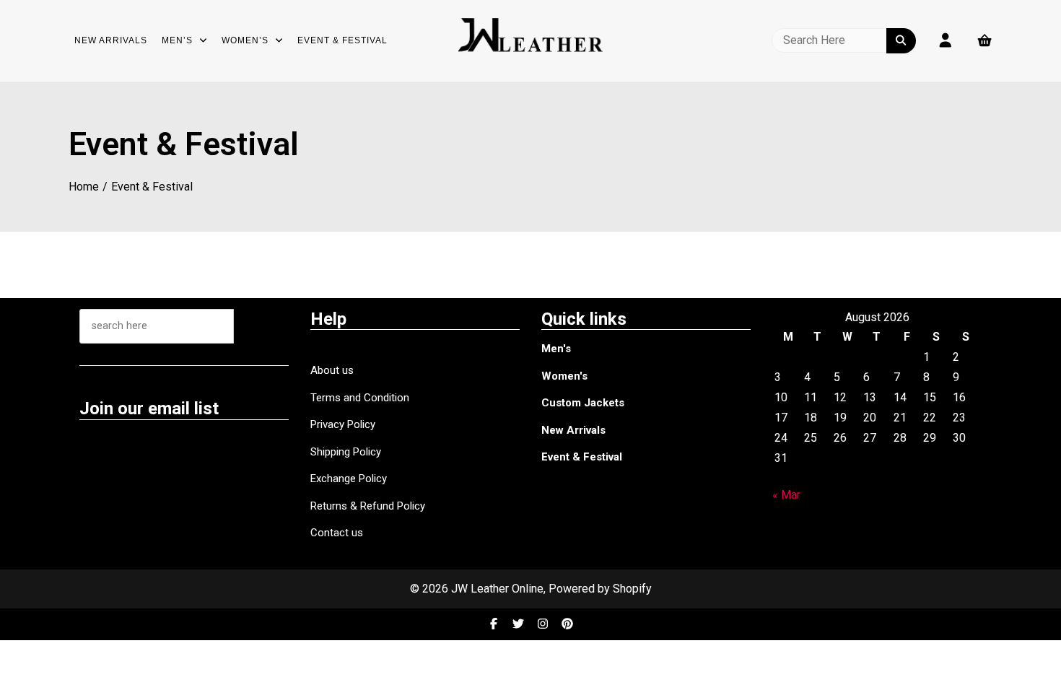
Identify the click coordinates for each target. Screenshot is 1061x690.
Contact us (336, 532)
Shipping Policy (345, 451)
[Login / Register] (946, 40)
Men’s (177, 40)
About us (332, 370)
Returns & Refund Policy (367, 505)
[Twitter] (519, 623)
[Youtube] (567, 623)
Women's (564, 376)
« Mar (786, 495)
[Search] (261, 326)
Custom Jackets (582, 402)
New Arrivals (110, 40)
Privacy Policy (342, 424)
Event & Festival (342, 40)
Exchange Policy (348, 478)
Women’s (245, 40)
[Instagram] (544, 623)
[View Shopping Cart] (985, 41)
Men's (556, 348)
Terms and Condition (359, 397)
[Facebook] (495, 623)
